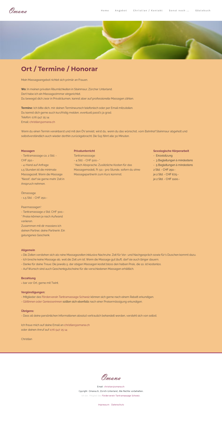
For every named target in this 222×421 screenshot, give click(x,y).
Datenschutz (117, 404)
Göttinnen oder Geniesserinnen (43, 301)
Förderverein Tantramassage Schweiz (66, 297)
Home (105, 10)
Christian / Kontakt (148, 10)
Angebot (121, 10)
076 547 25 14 (58, 329)
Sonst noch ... (179, 10)
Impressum (103, 404)
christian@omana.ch (42, 122)
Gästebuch (203, 10)
